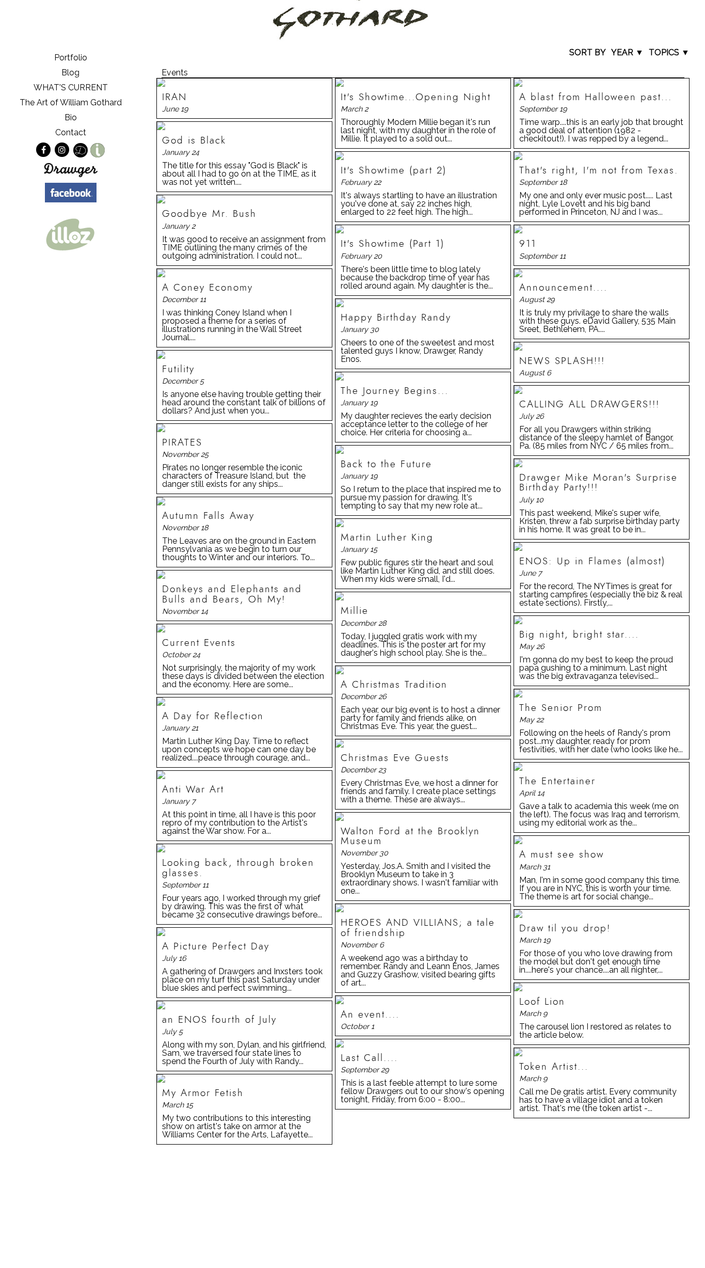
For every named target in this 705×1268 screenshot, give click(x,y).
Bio (71, 117)
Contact (70, 132)
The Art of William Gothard (71, 102)
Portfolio (70, 57)
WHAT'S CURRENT (71, 87)
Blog (70, 72)
